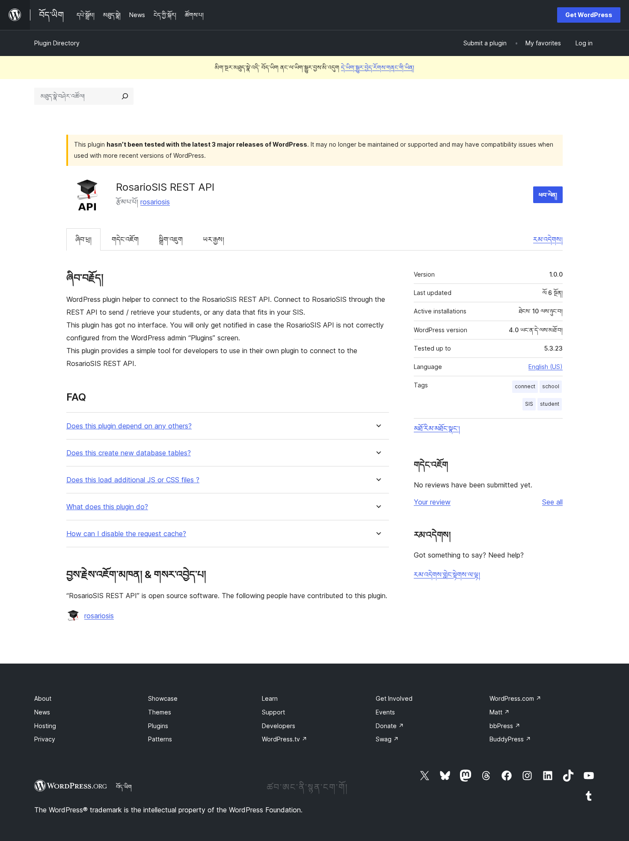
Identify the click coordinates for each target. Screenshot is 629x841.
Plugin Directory (57, 43)
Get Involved (394, 698)
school (550, 386)
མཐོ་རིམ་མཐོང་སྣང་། (437, 428)
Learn (270, 698)
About (42, 698)
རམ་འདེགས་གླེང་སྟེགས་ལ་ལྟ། (447, 574)
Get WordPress (588, 14)
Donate (390, 725)
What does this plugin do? (107, 507)
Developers (278, 725)
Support (273, 712)
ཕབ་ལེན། (548, 194)
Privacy (44, 739)
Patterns (160, 739)
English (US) (545, 366)
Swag (387, 739)
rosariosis (155, 202)
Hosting (45, 725)
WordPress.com (515, 698)
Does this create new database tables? (128, 453)
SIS (529, 404)
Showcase (163, 698)
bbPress (505, 725)
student (549, 404)
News (42, 712)
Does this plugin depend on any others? (129, 426)
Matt (500, 712)
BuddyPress (510, 739)
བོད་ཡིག (124, 786)
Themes (159, 712)
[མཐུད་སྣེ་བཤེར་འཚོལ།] (125, 96)
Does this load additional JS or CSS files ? (132, 480)
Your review (432, 502)
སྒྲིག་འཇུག (171, 239)
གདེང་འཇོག (125, 239)
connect (525, 386)
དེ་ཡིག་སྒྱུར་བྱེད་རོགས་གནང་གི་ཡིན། (377, 67)
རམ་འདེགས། (548, 239)
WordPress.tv (284, 739)
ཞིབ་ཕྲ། (83, 239)
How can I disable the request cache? (126, 534)
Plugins (158, 725)
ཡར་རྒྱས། (213, 239)
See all (552, 502)
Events (385, 712)
